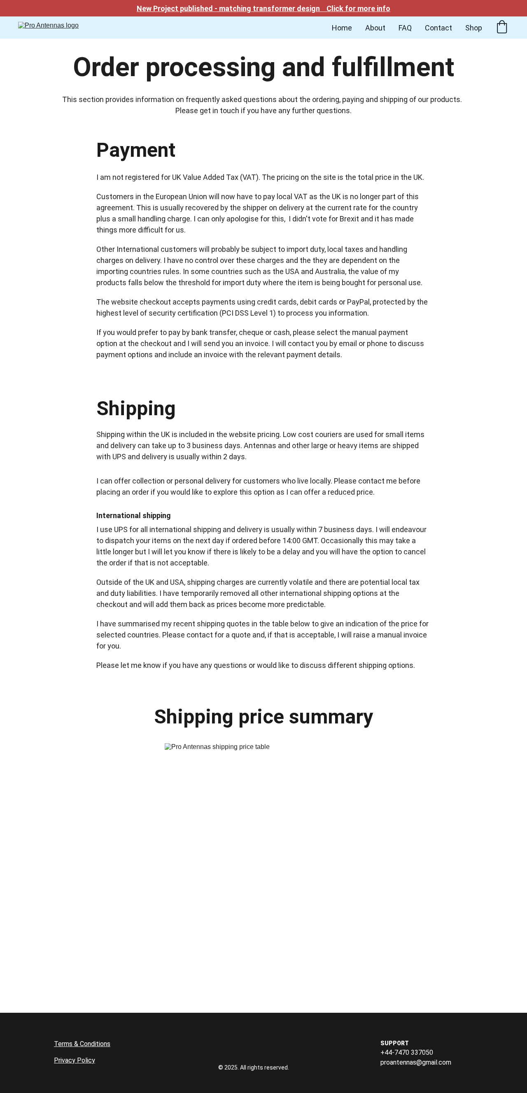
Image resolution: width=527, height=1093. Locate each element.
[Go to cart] (502, 27)
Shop (473, 27)
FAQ (405, 27)
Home (342, 27)
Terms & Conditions (82, 1044)
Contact (438, 27)
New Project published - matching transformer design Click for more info (263, 8)
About (375, 27)
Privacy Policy (74, 1060)
